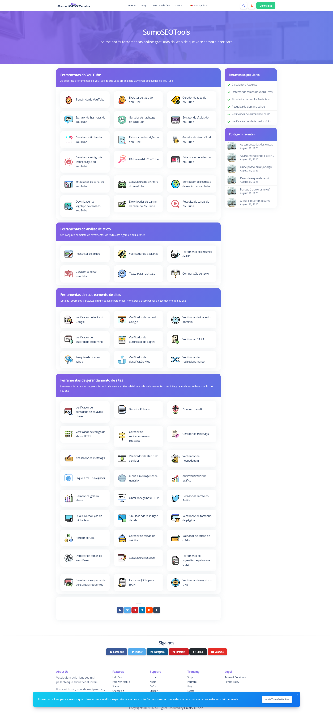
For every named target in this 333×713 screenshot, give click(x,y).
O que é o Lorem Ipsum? (255, 201)
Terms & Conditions (235, 677)
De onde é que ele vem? (254, 178)
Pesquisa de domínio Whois (249, 106)
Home (153, 677)
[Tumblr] (156, 610)
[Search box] (243, 5)
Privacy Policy (232, 681)
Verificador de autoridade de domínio (253, 114)
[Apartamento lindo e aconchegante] (232, 157)
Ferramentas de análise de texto (85, 229)
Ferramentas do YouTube (80, 74)
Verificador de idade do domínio (251, 121)
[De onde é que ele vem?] (232, 179)
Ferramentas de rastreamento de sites (90, 294)
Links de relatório (161, 5)
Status (115, 686)
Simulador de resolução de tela (251, 99)
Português (199, 5)
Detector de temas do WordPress (252, 92)
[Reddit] (149, 610)
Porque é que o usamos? (255, 189)
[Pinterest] (134, 610)
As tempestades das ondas (256, 144)
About (153, 681)
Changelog (118, 690)
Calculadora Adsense (244, 85)
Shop (190, 677)
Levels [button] (130, 5)
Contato (180, 5)
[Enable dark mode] (251, 5)
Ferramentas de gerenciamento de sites (91, 380)
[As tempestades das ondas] (232, 146)
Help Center (118, 677)
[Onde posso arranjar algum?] (232, 168)
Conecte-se (266, 5)
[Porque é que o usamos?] (232, 191)
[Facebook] (120, 610)
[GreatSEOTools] (73, 5)
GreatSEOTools (193, 708)
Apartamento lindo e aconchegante (257, 156)
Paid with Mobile (121, 681)
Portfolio (192, 681)
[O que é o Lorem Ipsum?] (232, 202)
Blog (143, 5)
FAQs (153, 686)
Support (154, 690)
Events (190, 690)
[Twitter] (127, 610)
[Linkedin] (142, 610)
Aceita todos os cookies (277, 699)
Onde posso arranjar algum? (257, 167)
